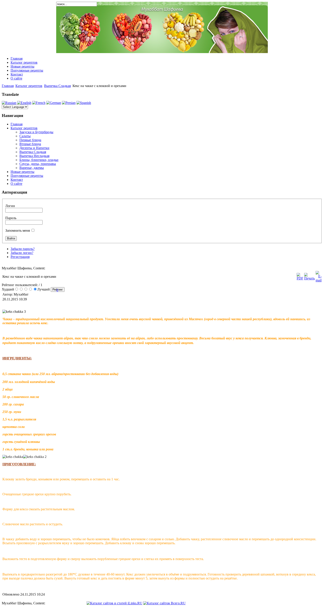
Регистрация (20, 257)
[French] (38, 103)
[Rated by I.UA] (76, 603)
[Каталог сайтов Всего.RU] (164, 603)
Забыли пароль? (23, 249)
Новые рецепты (22, 66)
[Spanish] (83, 103)
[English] (24, 103)
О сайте (16, 78)
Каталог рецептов (24, 62)
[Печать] (309, 278)
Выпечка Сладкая (57, 86)
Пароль (10, 218)
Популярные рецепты (27, 70)
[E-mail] (319, 280)
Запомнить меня (17, 230)
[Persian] (69, 103)
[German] (53, 103)
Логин (10, 206)
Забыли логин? (22, 253)
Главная (16, 58)
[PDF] (300, 278)
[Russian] (9, 103)
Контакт (17, 74)
